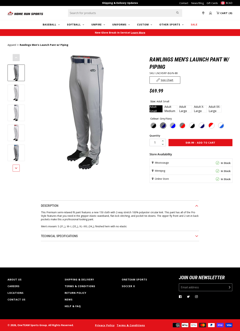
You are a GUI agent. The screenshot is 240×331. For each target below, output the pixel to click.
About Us (15, 279)
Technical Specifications (59, 236)
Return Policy (75, 292)
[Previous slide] (16, 57)
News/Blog (197, 3)
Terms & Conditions (80, 286)
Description (49, 205)
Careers (14, 286)
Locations (16, 292)
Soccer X (128, 286)
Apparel (12, 45)
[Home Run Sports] (25, 13)
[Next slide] (16, 168)
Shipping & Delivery (79, 279)
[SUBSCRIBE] (227, 287)
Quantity (155, 135)
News (69, 299)
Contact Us (16, 299)
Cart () (225, 13)
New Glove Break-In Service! (120, 32)
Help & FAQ (73, 306)
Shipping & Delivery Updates (120, 3)
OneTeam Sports (134, 279)
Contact (183, 3)
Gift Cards (212, 3)
